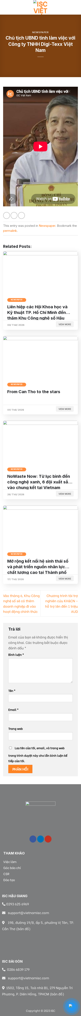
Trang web (15, 728)
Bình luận (16, 654)
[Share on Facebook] (6, 215)
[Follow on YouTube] (48, 839)
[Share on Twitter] (14, 215)
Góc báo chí (12, 867)
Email (13, 709)
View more (65, 324)
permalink (10, 231)
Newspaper (40, 32)
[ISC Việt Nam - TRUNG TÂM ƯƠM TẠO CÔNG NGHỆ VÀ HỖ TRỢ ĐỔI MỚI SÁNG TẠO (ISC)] (40, 7)
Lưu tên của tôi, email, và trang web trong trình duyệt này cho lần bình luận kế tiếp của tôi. (37, 754)
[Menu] (5, 7)
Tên (11, 690)
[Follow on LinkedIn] (40, 839)
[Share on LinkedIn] (21, 215)
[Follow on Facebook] (32, 839)
